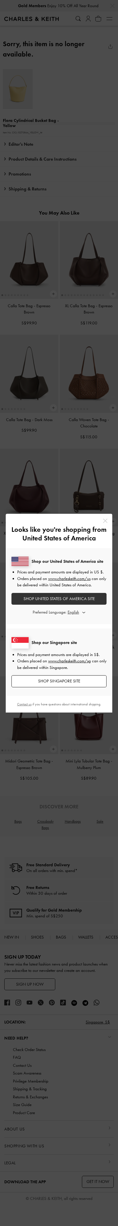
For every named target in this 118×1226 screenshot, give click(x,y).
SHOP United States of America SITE (59, 598)
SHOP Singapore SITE (59, 681)
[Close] (105, 521)
